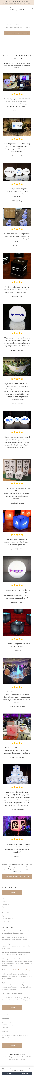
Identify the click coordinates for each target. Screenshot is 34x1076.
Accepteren (25, 1073)
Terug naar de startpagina (17, 33)
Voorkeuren (20, 1070)
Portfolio (4, 901)
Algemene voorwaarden (9, 916)
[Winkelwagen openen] (32, 8)
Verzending (5, 904)
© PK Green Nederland (17, 1054)
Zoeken (4, 907)
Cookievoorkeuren (7, 922)
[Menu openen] (2, 8)
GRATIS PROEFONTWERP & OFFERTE (17, 876)
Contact (12, 892)
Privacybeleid (14, 1070)
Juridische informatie (7, 919)
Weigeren (9, 1073)
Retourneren (5, 910)
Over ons (4, 898)
